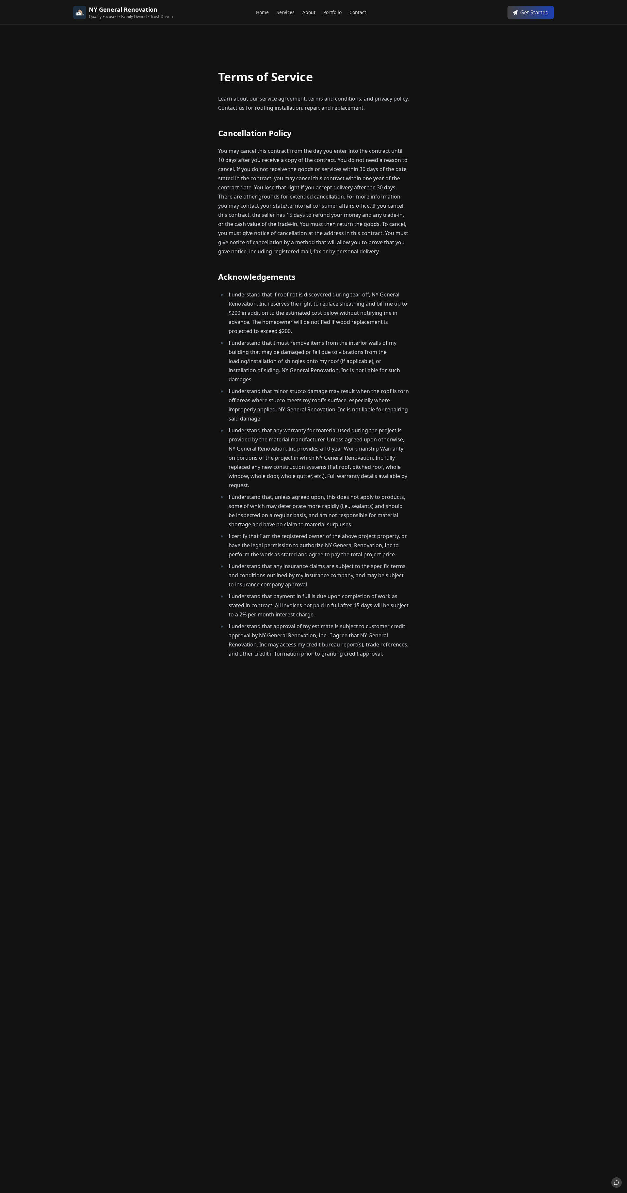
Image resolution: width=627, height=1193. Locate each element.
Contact (357, 12)
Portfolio (332, 12)
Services (286, 12)
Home (262, 12)
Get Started (534, 12)
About (308, 12)
